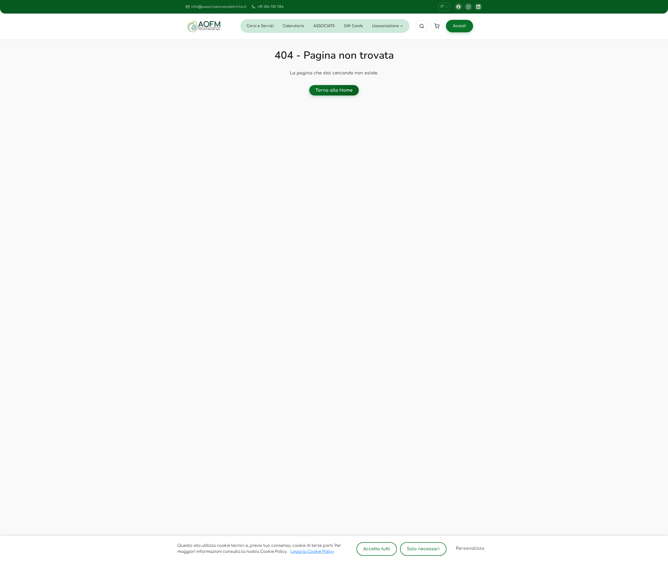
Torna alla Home (334, 90)
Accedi (459, 26)
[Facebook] (458, 7)
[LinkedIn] (478, 7)
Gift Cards (353, 26)
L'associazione (385, 26)
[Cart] (437, 26)
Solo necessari (423, 549)
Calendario (293, 26)
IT (442, 7)
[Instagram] (468, 7)
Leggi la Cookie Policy (312, 551)
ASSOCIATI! (324, 26)
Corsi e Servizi (260, 26)
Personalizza (470, 548)
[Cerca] (422, 26)
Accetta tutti (376, 549)
